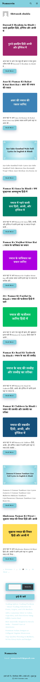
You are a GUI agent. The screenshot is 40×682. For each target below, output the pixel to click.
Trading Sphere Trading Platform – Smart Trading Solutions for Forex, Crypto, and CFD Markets (20, 607)
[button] (31, 3)
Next (6, 572)
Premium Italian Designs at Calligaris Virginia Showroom (18, 632)
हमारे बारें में (7, 676)
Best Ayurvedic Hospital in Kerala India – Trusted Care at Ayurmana (20, 624)
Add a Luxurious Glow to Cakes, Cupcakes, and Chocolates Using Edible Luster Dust (19, 616)
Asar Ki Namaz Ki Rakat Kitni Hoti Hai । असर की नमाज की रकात (19, 85)
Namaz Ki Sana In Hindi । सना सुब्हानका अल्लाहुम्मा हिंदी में (20, 190)
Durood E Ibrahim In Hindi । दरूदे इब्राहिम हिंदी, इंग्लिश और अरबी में (19, 28)
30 (33, 569)
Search (28, 587)
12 (20, 569)
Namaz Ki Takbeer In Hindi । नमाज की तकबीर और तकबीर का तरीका (20, 409)
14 (27, 569)
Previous (7, 569)
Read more (10, 71)
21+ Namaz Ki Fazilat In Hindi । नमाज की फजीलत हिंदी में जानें (18, 299)
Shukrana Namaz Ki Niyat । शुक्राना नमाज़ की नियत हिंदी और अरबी (20, 517)
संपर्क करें (26, 676)
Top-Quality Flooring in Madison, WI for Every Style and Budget (20, 638)
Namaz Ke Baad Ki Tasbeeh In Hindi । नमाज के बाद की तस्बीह (19, 354)
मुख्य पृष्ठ (33, 676)
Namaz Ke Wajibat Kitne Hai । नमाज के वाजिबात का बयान (20, 244)
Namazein (8, 3)
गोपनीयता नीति (17, 676)
